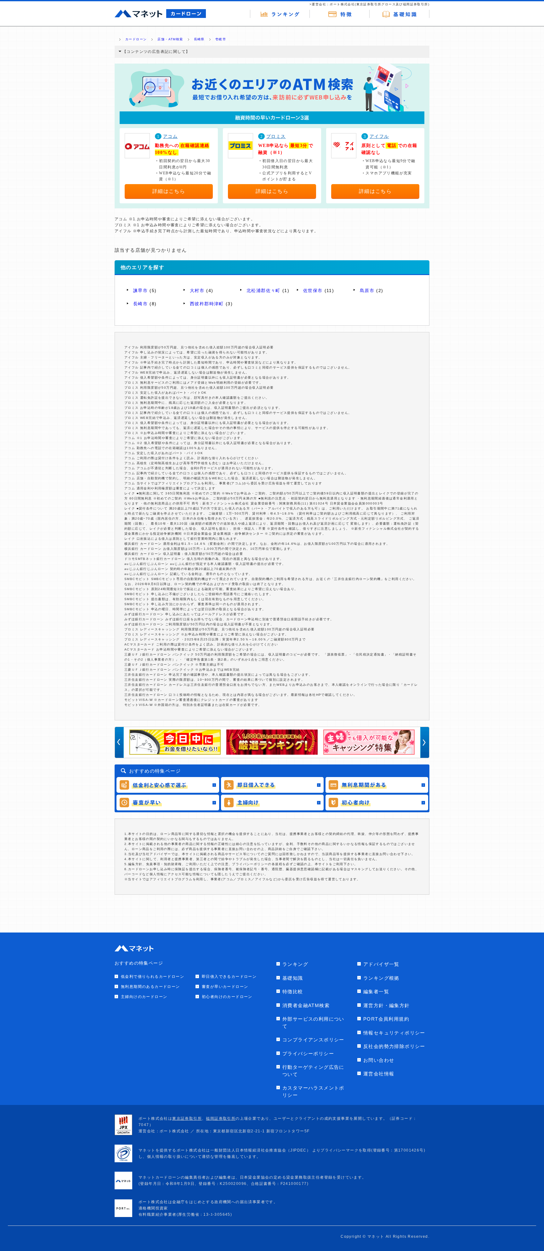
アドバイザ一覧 (381, 964)
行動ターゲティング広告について (313, 1070)
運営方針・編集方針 (386, 1005)
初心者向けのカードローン (227, 997)
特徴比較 (292, 991)
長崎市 (140, 303)
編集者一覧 (376, 991)
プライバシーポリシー (308, 1053)
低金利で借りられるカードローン (152, 976)
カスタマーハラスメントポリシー (313, 1091)
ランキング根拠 (381, 978)
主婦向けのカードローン (144, 997)
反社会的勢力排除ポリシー (394, 1046)
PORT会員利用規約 (386, 1019)
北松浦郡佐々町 (263, 290)
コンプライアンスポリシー (313, 1039)
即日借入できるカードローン (229, 976)
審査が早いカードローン (225, 986)
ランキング (295, 964)
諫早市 (140, 290)
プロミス (276, 136)
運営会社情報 (378, 1073)
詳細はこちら (168, 191)
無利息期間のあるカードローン (150, 986)
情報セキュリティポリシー (394, 1032)
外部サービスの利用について (313, 1022)
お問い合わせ (378, 1060)
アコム (170, 136)
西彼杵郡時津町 (207, 303)
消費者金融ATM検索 (306, 1005)
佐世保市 (313, 290)
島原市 (367, 290)
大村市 (197, 290)
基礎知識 (292, 978)
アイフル (379, 136)
